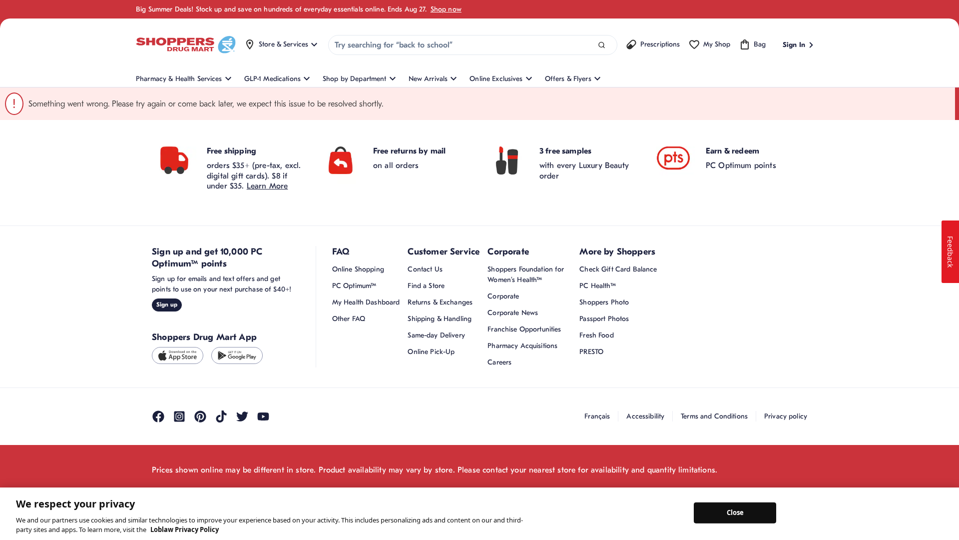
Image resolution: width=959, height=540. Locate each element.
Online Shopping (358, 269)
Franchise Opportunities (524, 329)
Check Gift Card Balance (618, 269)
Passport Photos (604, 318)
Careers (499, 362)
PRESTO (591, 352)
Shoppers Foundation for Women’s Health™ (525, 274)
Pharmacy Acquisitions (522, 346)
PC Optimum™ (354, 286)
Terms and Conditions (714, 416)
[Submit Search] (601, 45)
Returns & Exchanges (440, 302)
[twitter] (242, 416)
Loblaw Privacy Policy (184, 529)
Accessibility (645, 416)
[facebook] (158, 416)
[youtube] (263, 416)
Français (597, 416)
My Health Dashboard (366, 302)
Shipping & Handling (440, 318)
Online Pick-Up (431, 352)
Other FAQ (348, 318)
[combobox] (472, 45)
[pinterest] (200, 416)
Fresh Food (596, 335)
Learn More (267, 186)
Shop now (446, 9)
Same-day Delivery (436, 335)
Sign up (166, 304)
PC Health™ (597, 286)
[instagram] (179, 416)
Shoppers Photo (604, 302)
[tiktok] (221, 416)
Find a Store (426, 286)
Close (735, 512)
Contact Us (425, 269)
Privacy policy (785, 416)
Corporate (503, 296)
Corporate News (512, 312)
